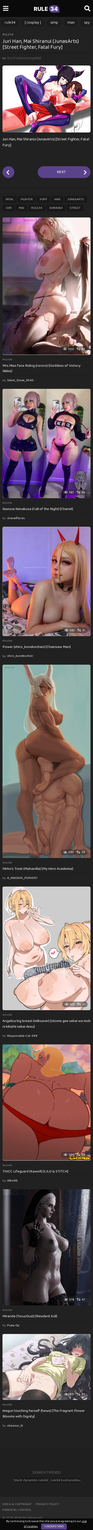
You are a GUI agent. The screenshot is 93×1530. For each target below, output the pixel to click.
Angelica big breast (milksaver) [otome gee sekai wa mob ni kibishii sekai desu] (46, 1024)
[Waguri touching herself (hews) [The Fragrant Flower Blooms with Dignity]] (46, 1367)
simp (54, 22)
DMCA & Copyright (16, 1504)
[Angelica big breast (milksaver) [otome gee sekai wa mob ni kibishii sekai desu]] (46, 948)
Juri (9, 208)
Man (71, 22)
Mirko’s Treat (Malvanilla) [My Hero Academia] (37, 869)
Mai (21, 208)
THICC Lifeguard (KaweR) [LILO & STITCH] (35, 1171)
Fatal (10, 199)
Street (75, 208)
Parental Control (16, 1510)
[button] (5, 9)
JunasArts (75, 199)
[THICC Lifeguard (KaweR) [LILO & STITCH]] (46, 1102)
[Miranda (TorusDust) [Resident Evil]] (46, 1247)
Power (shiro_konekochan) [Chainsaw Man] (36, 647)
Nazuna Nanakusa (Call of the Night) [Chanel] (37, 509)
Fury (43, 199)
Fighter (27, 199)
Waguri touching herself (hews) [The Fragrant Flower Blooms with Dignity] (43, 1413)
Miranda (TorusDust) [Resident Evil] (29, 1316)
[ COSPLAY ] (33, 22)
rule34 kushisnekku (65, 1480)
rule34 (10, 22)
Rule (46, 9)
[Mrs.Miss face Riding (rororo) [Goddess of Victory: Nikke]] (46, 286)
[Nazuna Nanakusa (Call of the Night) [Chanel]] (46, 443)
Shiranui (55, 208)
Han (57, 199)
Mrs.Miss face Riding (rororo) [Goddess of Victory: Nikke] (41, 368)
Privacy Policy (47, 1504)
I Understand (54, 1526)
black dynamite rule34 (31, 1480)
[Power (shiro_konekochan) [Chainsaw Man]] (46, 581)
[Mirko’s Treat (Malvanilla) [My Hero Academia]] (46, 761)
